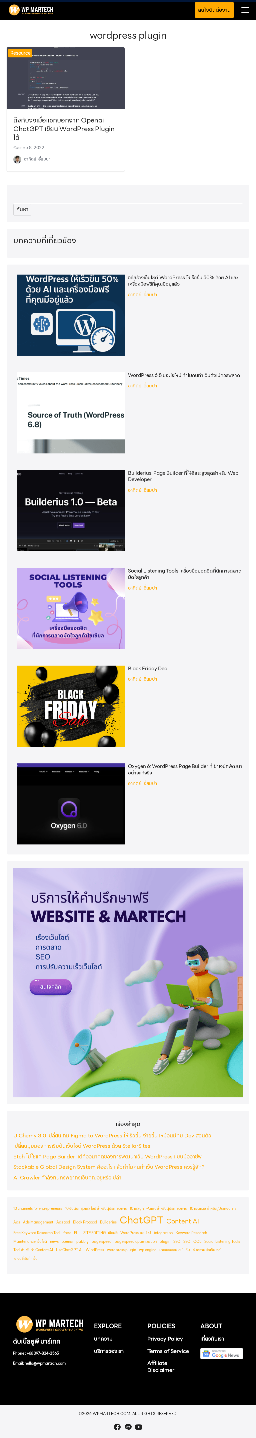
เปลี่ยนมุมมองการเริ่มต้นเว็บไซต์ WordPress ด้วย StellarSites (81, 1146)
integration (163, 1233)
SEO (176, 1241)
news (54, 1241)
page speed (102, 1241)
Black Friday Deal (148, 669)
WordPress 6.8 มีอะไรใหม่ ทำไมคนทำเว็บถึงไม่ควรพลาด (184, 375)
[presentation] (71, 315)
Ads (16, 1222)
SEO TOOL (192, 1241)
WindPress (95, 1250)
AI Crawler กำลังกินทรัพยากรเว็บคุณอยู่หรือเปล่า (67, 1177)
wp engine (147, 1250)
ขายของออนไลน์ (171, 1250)
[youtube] (139, 1427)
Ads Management (38, 1222)
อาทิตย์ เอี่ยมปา (37, 158)
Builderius (108, 1222)
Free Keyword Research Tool (36, 1233)
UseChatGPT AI (69, 1250)
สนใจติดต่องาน (214, 10)
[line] (128, 1427)
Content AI (182, 1221)
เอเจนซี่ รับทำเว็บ (25, 1259)
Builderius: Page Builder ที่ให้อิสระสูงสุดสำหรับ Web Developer (183, 476)
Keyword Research (191, 1233)
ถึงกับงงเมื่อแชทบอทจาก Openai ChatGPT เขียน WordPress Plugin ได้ (64, 129)
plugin (165, 1241)
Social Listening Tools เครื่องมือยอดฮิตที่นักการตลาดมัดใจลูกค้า (184, 574)
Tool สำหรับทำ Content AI (33, 1250)
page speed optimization (136, 1241)
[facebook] (117, 1427)
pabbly (82, 1241)
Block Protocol (85, 1222)
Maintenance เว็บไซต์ (30, 1241)
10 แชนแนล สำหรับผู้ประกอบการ (213, 1208)
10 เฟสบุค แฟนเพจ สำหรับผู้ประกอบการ (158, 1208)
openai (67, 1241)
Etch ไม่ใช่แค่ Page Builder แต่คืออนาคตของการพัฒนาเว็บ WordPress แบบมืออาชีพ (107, 1156)
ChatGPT (141, 1220)
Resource (20, 53)
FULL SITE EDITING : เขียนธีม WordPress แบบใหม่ (112, 1233)
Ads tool (63, 1222)
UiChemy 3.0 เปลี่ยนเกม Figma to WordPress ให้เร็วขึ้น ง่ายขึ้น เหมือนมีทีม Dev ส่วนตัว (112, 1135)
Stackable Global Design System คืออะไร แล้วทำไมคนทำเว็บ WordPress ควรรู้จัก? (109, 1167)
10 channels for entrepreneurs (37, 1208)
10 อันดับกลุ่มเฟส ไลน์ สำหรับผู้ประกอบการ (96, 1208)
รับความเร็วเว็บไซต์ (207, 1250)
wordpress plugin (121, 1250)
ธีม (188, 1250)
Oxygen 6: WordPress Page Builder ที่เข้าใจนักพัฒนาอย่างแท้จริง (185, 769)
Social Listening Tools (222, 1241)
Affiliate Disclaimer (160, 1366)
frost (67, 1233)
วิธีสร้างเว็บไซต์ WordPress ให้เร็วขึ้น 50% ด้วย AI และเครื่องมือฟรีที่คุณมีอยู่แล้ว (183, 281)
